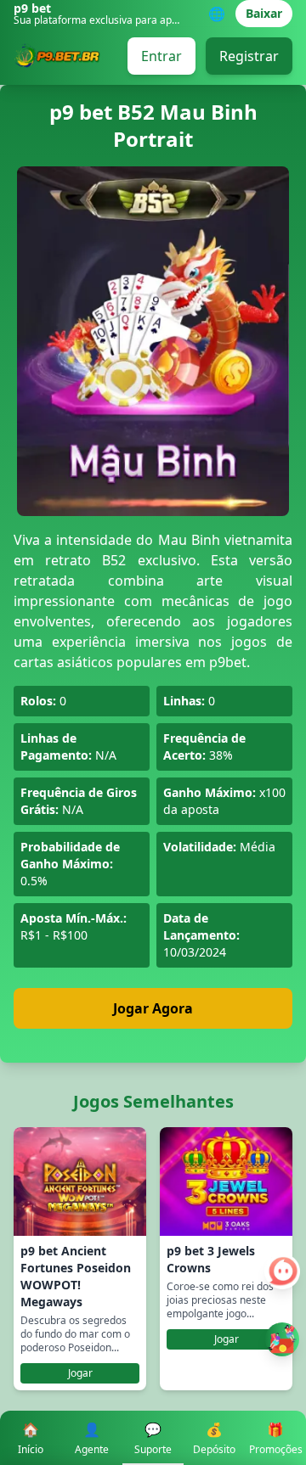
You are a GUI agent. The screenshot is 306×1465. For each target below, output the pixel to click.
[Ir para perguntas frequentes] (282, 1271)
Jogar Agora (153, 1008)
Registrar (249, 56)
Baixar (264, 13)
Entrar (161, 56)
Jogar (80, 1373)
